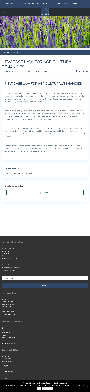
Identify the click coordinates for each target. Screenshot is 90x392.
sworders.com (9, 270)
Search (45, 286)
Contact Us (46, 193)
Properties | (49, 3)
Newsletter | (36, 3)
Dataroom (73, 3)
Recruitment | (59, 3)
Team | (42, 3)
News (39, 71)
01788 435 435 (9, 343)
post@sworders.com (11, 267)
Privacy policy (47, 388)
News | (19, 3)
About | (14, 3)
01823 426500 (9, 371)
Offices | (67, 3)
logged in (17, 173)
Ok (39, 388)
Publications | (27, 3)
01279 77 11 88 (9, 264)
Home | (8, 3)
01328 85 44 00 (9, 314)
